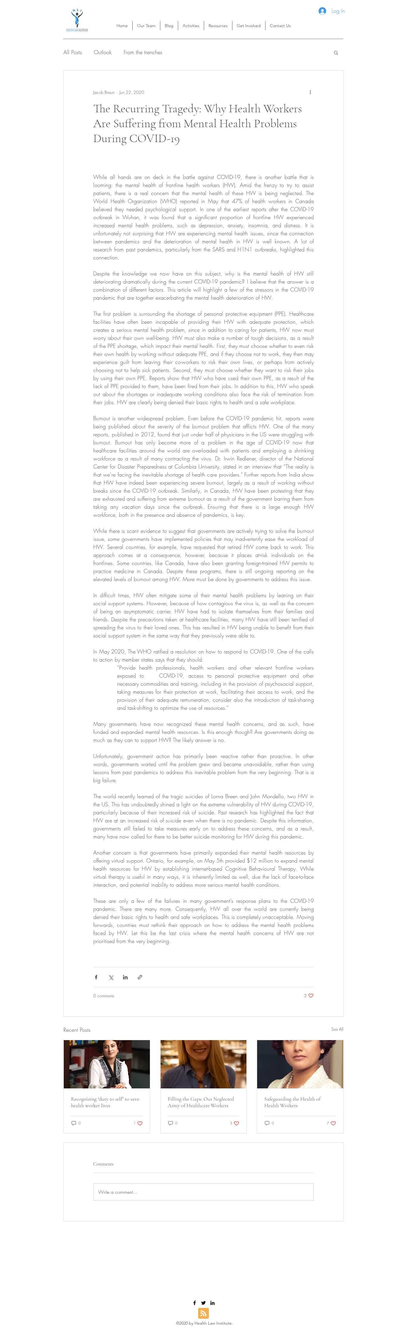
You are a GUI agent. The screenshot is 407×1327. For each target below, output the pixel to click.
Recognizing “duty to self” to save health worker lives (105, 1102)
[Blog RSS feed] (203, 1313)
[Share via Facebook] (96, 977)
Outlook (103, 52)
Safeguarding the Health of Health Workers (292, 1102)
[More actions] (310, 92)
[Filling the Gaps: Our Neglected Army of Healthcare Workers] (204, 1064)
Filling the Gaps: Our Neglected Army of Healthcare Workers (201, 1102)
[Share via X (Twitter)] (111, 977)
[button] (218, 25)
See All (337, 1029)
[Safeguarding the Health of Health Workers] (300, 1064)
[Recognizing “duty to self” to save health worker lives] (107, 1064)
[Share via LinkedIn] (125, 977)
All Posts (72, 52)
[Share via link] (140, 977)
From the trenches (143, 52)
